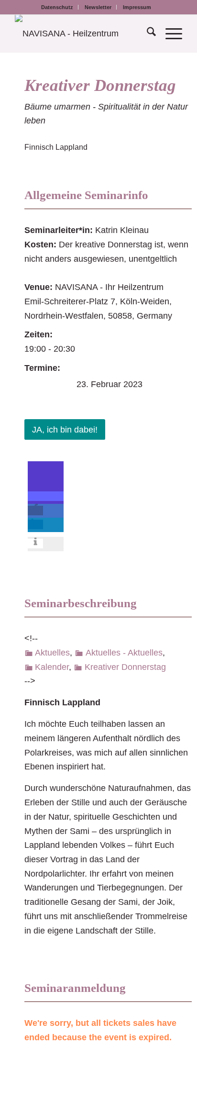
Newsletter (98, 7)
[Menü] (169, 33)
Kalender (52, 667)
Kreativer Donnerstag (100, 85)
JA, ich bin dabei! (65, 429)
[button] (46, 496)
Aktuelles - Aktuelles (124, 652)
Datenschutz (57, 7)
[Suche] (146, 33)
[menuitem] (57, 7)
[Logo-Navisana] (82, 33)
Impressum (137, 7)
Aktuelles (52, 652)
